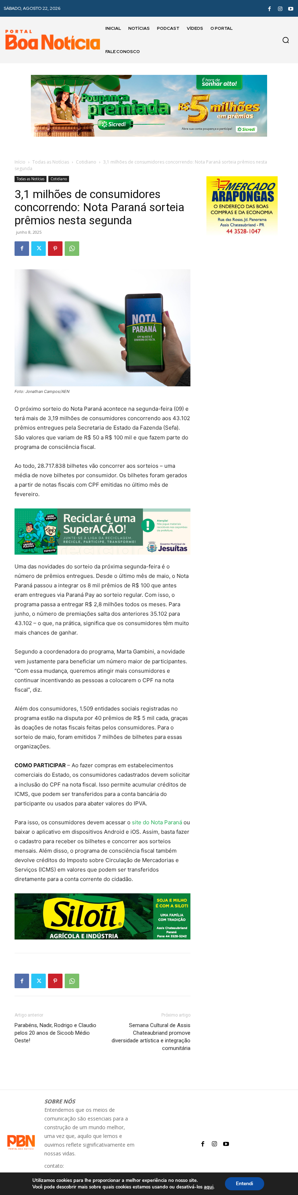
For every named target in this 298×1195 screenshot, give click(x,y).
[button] (285, 40)
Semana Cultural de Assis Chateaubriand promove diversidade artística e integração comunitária (151, 1036)
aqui (208, 1187)
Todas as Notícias (50, 162)
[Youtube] (290, 8)
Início (20, 162)
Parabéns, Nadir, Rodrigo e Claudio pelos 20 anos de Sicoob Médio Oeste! (55, 1033)
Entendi (244, 1183)
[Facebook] (269, 8)
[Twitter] (38, 248)
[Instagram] (280, 8)
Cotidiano (86, 162)
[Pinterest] (55, 248)
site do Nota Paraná (157, 822)
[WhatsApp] (72, 248)
